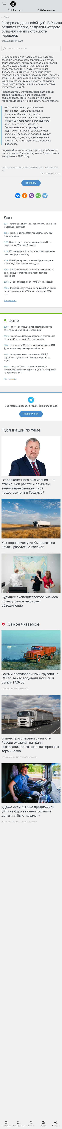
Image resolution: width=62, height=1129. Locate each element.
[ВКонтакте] (17, 195)
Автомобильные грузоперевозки (19, 757)
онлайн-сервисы (29, 167)
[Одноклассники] (24, 195)
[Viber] (31, 195)
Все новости (10, 300)
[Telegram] (45, 195)
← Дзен (5, 17)
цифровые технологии (11, 167)
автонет (41, 167)
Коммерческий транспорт (15, 688)
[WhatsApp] (38, 195)
